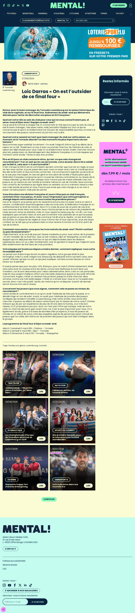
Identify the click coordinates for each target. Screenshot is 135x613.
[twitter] (23, 5)
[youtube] (27, 5)
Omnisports (30, 73)
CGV (4, 568)
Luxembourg (32, 345)
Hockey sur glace (16, 345)
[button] (131, 14)
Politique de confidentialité (14, 561)
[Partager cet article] (3, 609)
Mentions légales (10, 565)
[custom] (13, 5)
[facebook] (4, 5)
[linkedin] (18, 5)
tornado (43, 345)
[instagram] (8, 5)
